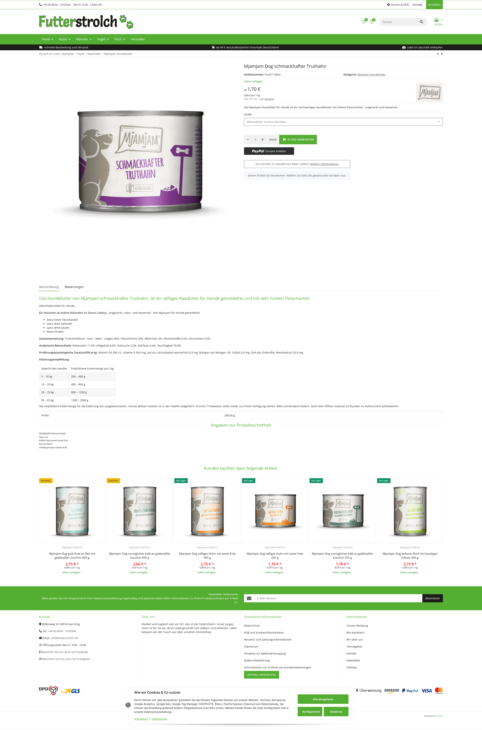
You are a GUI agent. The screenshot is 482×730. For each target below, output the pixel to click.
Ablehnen (336, 711)
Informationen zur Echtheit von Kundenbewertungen (277, 667)
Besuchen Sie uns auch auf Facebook (64, 652)
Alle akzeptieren (323, 699)
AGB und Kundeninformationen (264, 632)
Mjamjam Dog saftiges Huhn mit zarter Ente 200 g (275, 555)
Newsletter (353, 660)
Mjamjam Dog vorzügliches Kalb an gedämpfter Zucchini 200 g (342, 555)
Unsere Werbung (357, 625)
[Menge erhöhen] (262, 139)
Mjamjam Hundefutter (371, 74)
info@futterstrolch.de (64, 638)
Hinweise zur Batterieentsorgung (265, 653)
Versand (269, 99)
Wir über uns (354, 639)
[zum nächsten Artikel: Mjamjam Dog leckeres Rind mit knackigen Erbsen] (438, 53)
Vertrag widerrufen (261, 675)
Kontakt (417, 4)
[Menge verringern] (248, 139)
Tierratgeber (354, 646)
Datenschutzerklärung (108, 598)
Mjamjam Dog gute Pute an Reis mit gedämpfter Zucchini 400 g (72, 555)
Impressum (141, 718)
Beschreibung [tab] (49, 287)
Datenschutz (159, 718)
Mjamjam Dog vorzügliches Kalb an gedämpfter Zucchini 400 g (139, 555)
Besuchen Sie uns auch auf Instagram (65, 659)
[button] (398, 4)
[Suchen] (423, 22)
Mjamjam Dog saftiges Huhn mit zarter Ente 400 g (207, 555)
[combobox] (343, 122)
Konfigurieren (311, 711)
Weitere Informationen (324, 164)
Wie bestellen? (355, 632)
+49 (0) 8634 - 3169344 (57, 4)
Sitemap (351, 667)
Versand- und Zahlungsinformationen (268, 639)
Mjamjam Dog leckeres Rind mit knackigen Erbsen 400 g (410, 555)
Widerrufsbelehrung (257, 660)
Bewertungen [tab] (74, 287)
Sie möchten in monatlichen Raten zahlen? (297, 164)
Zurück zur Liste (49, 54)
